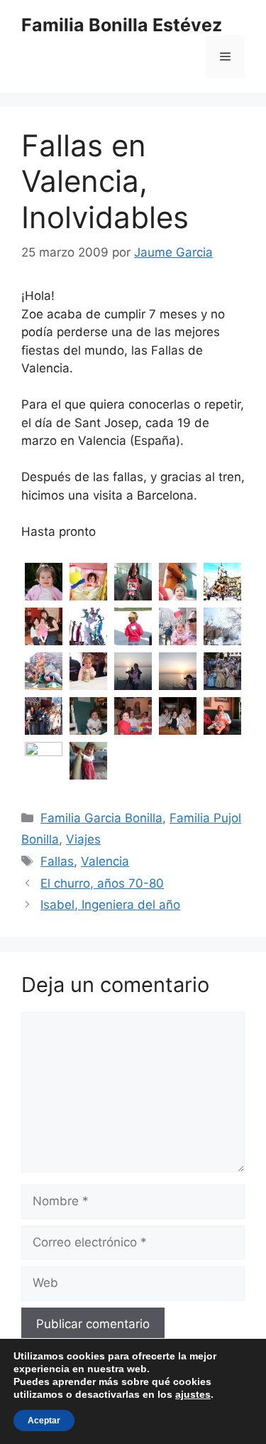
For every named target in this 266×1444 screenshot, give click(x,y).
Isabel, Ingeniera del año (110, 905)
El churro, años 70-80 (102, 883)
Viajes (83, 839)
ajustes (193, 1394)
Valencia (105, 861)
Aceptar (44, 1421)
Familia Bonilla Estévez (121, 25)
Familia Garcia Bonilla (101, 818)
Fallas (57, 861)
